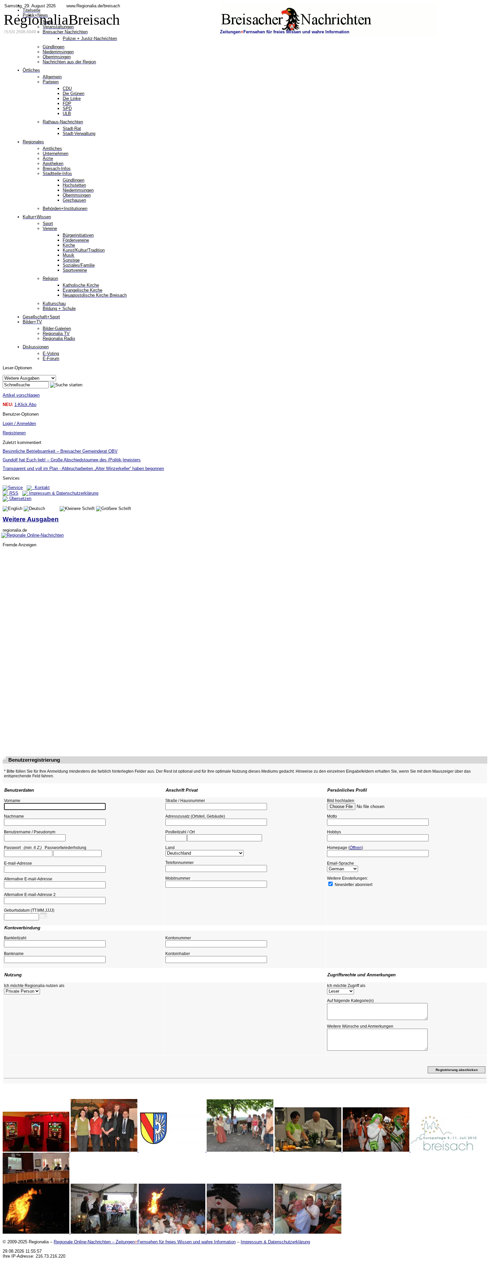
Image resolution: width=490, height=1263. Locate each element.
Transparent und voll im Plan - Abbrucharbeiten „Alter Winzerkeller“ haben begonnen (83, 468)
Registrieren (14, 432)
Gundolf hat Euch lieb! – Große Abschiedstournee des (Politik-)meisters (72, 459)
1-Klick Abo (25, 404)
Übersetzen (19, 498)
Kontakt (41, 487)
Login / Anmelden (19, 423)
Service (15, 487)
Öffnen (356, 847)
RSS (13, 493)
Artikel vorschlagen (21, 395)
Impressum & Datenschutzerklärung (63, 493)
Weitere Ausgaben (31, 519)
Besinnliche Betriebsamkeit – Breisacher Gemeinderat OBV (60, 451)
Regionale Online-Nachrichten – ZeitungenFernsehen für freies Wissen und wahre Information (145, 1241)
